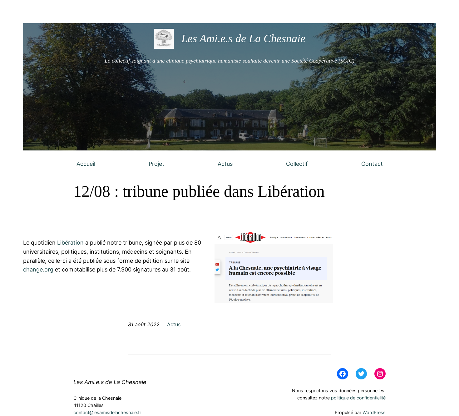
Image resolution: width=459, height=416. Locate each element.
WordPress (374, 412)
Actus (225, 163)
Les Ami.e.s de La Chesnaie (243, 38)
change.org (38, 269)
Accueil (85, 163)
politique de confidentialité (358, 397)
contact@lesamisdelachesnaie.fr (107, 412)
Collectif (297, 163)
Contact (372, 163)
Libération (70, 242)
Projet (156, 163)
